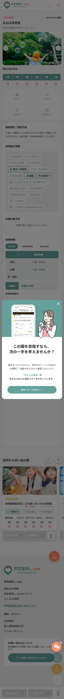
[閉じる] (58, 304)
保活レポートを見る (30, 389)
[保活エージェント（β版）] (57, 647)
